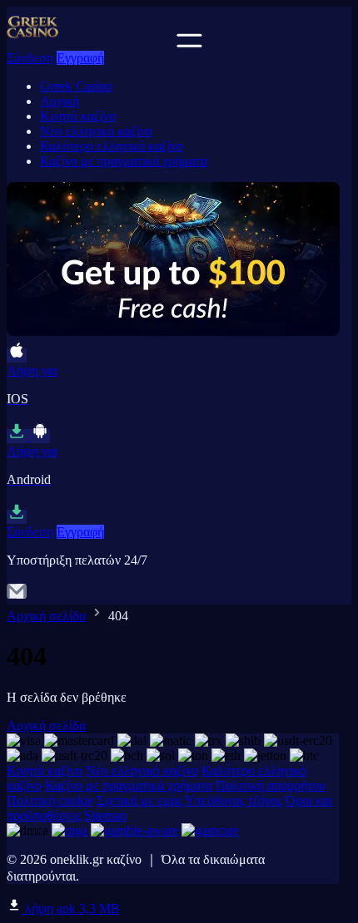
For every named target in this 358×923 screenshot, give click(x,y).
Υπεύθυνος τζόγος (233, 800)
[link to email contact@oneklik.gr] (17, 597)
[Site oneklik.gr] (90, 43)
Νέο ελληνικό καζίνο (96, 131)
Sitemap (105, 815)
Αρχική (59, 101)
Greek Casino (76, 86)
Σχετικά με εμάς (139, 800)
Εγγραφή (80, 58)
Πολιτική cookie (50, 800)
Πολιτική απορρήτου (271, 785)
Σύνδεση (30, 58)
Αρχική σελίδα (46, 616)
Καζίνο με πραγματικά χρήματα (123, 161)
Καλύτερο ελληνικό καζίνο (111, 146)
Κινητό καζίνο (78, 116)
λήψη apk (71, 908)
